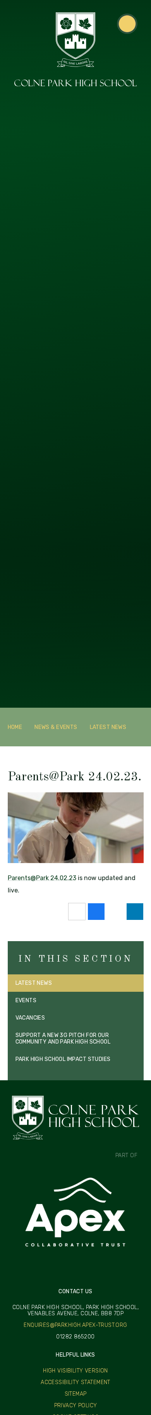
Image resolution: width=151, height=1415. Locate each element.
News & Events (55, 727)
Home (15, 727)
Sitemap (76, 1394)
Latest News (108, 727)
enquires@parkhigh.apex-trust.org (75, 1325)
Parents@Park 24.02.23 (42, 878)
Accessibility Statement (75, 1382)
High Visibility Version (75, 1370)
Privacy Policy (75, 1405)
